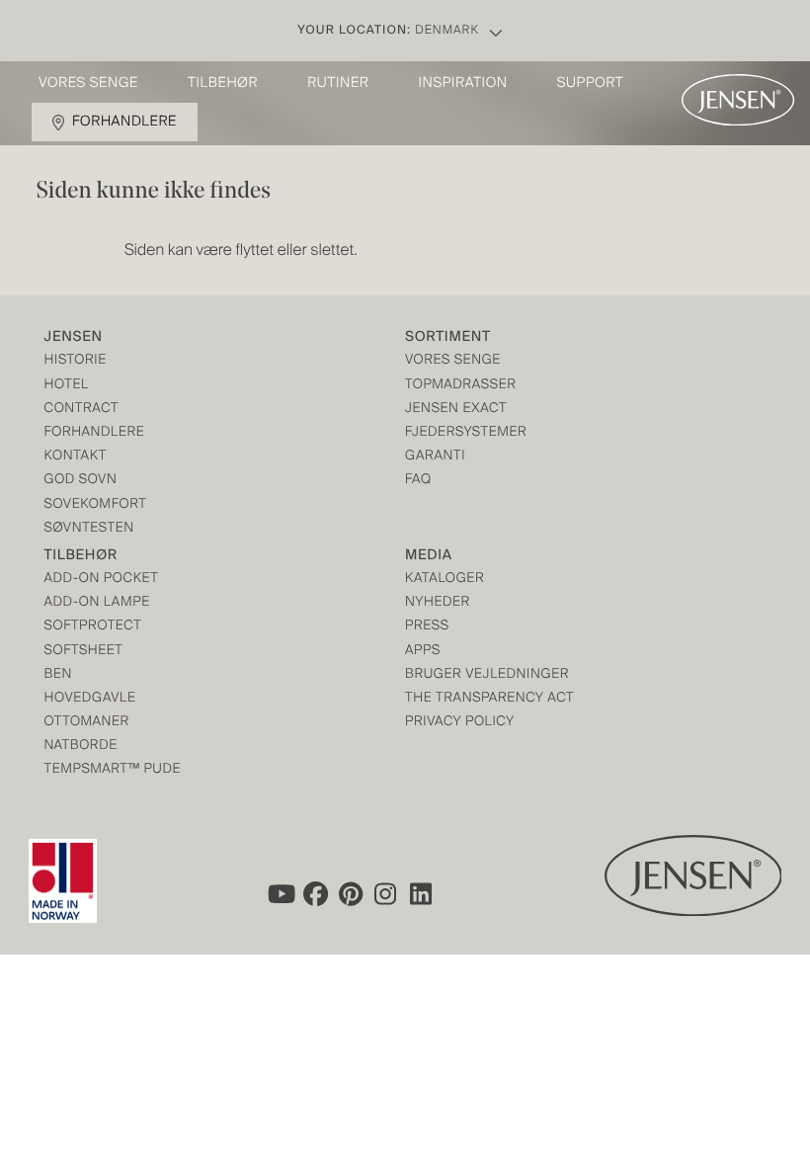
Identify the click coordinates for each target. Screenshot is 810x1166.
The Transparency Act (489, 699)
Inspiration (462, 84)
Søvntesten (89, 529)
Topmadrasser (461, 385)
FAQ (418, 480)
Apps (423, 651)
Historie (75, 361)
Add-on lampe (97, 603)
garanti (435, 457)
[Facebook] (315, 893)
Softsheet (83, 651)
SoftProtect (93, 627)
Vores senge (88, 84)
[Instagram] (386, 893)
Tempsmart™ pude (113, 770)
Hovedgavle (90, 699)
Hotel (66, 385)
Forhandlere (124, 122)
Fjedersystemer (465, 433)
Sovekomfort (95, 505)
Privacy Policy (460, 722)
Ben (58, 675)
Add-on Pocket (101, 579)
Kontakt (75, 457)
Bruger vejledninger (487, 675)
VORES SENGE (453, 361)
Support (590, 84)
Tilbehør (223, 84)
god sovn (81, 480)
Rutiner (337, 84)
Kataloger (444, 579)
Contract (82, 409)
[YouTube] (279, 893)
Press (427, 627)
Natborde (81, 746)
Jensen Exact (456, 409)
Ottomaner (86, 722)
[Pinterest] (351, 893)
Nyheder (437, 603)
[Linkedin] (422, 893)
